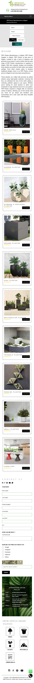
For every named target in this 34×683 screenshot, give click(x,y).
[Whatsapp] (13, 482)
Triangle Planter (13, 355)
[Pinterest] (7, 482)
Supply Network (27, 679)
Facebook (7, 552)
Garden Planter (12, 167)
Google (7, 547)
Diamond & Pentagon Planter (14, 205)
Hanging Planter (12, 392)
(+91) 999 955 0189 (16, 11)
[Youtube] (10, 482)
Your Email (5, 511)
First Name (5, 490)
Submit (6, 572)
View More (26, 131)
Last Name (5, 497)
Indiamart (7, 554)
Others (7, 557)
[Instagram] (3, 482)
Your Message (6, 534)
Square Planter (12, 243)
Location (5, 518)
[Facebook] (5, 482)
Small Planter (11, 429)
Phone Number (6, 504)
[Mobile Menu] (31, 16)
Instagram (7, 549)
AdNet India (15, 679)
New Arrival (10, 130)
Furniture (9, 466)
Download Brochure (12, 22)
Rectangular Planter (15, 317)
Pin (3, 525)
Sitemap (21, 679)
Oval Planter (11, 280)
